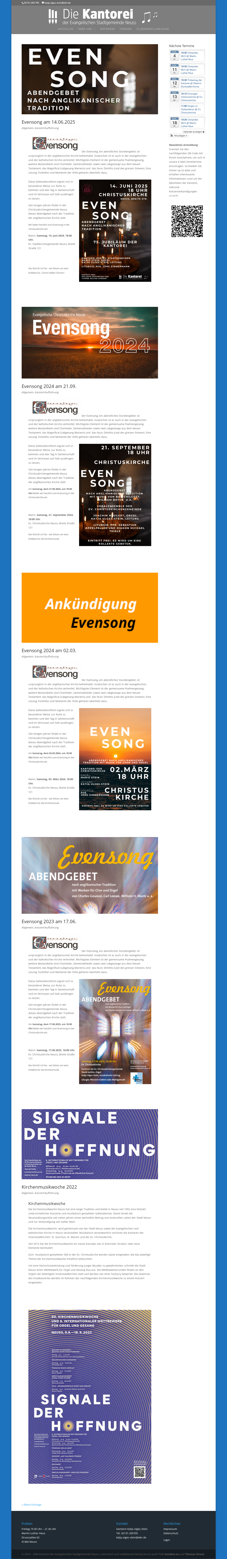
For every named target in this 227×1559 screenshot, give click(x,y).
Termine (126, 29)
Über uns (85, 29)
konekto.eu (172, 1554)
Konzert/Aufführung (47, 128)
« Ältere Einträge (31, 1504)
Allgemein (28, 128)
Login (167, 1540)
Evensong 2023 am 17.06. (49, 921)
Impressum (170, 1529)
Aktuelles (65, 29)
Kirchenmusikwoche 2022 (49, 1187)
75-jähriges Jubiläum (152, 29)
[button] (178, 135)
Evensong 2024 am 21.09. (49, 386)
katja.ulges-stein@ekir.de (131, 1537)
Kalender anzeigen (193, 131)
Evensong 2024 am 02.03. (49, 650)
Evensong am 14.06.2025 (48, 122)
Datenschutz (171, 1533)
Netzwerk (107, 29)
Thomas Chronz (194, 1554)
